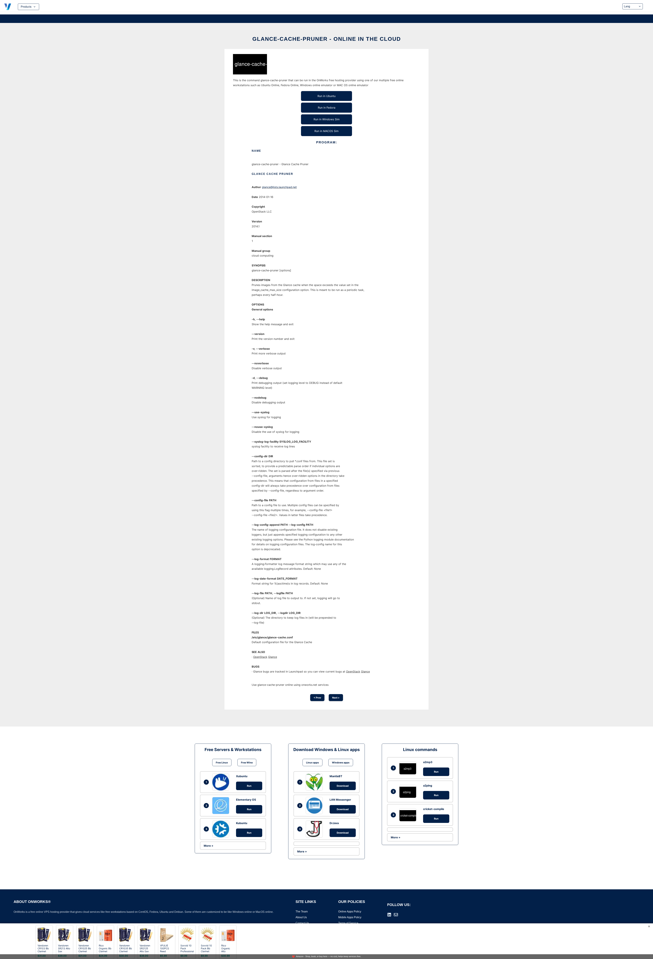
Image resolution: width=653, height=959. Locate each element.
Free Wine (247, 762)
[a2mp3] (409, 767)
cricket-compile (433, 809)
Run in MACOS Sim (326, 131)
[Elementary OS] (222, 805)
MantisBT (336, 776)
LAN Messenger (340, 799)
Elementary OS (246, 799)
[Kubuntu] (222, 829)
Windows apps (340, 762)
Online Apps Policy (349, 911)
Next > (336, 697)
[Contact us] (396, 915)
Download (343, 785)
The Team (302, 911)
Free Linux (222, 762)
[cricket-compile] (409, 814)
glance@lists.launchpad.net (279, 187)
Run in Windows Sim (327, 119)
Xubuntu (241, 776)
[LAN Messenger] (315, 805)
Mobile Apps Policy (349, 917)
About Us (301, 917)
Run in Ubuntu (326, 96)
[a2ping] (409, 791)
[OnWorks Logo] (8, 7)
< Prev (317, 697)
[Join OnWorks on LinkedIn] (389, 915)
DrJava (334, 823)
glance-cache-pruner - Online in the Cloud (326, 39)
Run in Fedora (326, 107)
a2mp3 (427, 762)
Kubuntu (241, 823)
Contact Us (302, 923)
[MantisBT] (315, 782)
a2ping (427, 785)
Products (26, 6)
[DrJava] (315, 829)
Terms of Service (348, 923)
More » (208, 845)
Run (249, 785)
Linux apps (312, 762)
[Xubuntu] (222, 782)
